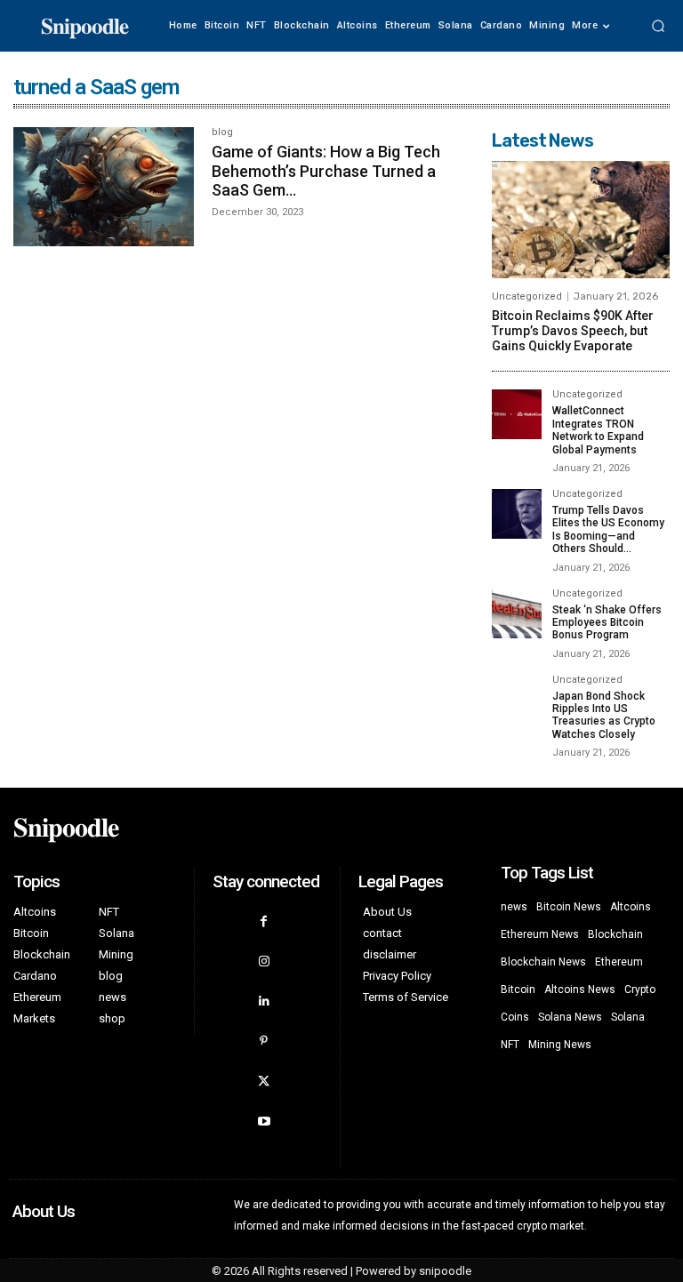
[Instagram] (263, 961)
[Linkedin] (263, 1001)
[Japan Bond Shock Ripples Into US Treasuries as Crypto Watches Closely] (517, 700)
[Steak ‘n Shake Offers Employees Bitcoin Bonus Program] (517, 613)
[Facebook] (263, 921)
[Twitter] (263, 1081)
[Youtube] (263, 1121)
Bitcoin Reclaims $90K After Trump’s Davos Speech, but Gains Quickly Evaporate (573, 330)
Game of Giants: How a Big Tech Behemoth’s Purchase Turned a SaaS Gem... (326, 170)
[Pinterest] (263, 1041)
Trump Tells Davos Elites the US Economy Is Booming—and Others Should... (608, 529)
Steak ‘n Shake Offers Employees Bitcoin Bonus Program (607, 623)
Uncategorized (527, 296)
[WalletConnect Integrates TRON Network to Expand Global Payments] (517, 414)
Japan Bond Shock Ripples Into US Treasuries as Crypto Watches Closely (603, 715)
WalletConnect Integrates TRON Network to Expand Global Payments (598, 430)
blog (222, 132)
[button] (658, 25)
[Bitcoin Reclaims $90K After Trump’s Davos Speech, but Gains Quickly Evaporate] (581, 219)
